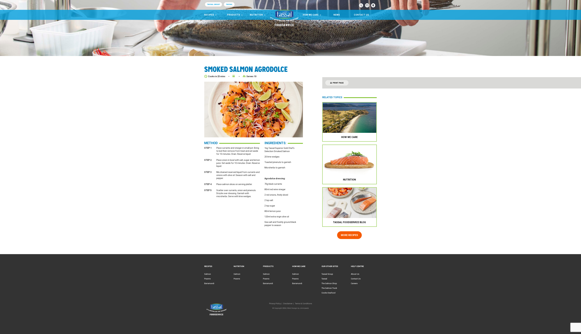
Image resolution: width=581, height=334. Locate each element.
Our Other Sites (330, 266)
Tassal (324, 279)
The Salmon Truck (329, 288)
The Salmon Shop (329, 283)
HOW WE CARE (311, 15)
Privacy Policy (275, 303)
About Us (355, 274)
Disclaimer (287, 303)
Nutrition (256, 15)
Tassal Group (327, 274)
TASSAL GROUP (213, 4)
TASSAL (229, 4)
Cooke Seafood (328, 293)
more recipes (349, 235)
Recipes (209, 15)
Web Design (292, 308)
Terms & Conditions (303, 303)
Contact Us (361, 15)
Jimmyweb (304, 308)
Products (233, 15)
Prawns (207, 279)
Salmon (207, 274)
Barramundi (209, 283)
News (336, 15)
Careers (354, 283)
